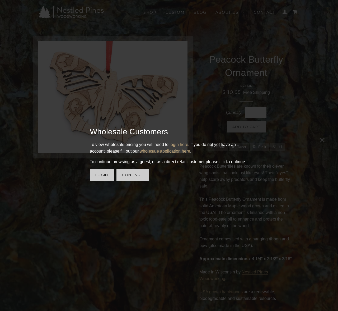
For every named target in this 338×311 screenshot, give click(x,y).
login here (179, 144)
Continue (132, 175)
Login (101, 175)
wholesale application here (165, 151)
